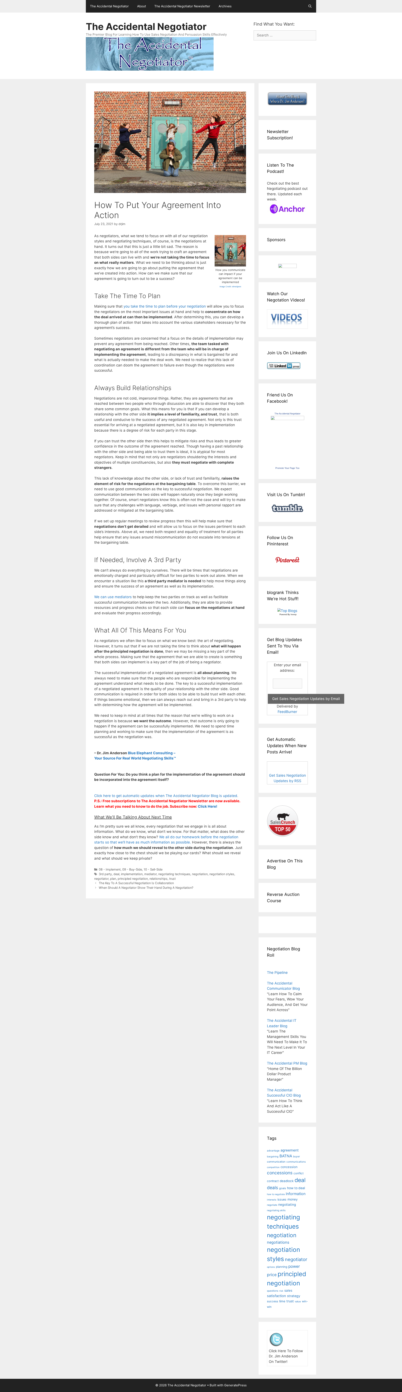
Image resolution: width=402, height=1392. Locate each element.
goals (282, 1188)
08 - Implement (110, 869)
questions (272, 1290)
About (141, 6)
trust (172, 878)
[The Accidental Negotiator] (287, 419)
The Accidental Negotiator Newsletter (182, 6)
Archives (225, 6)
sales (288, 1290)
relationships (158, 878)
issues (281, 1199)
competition (273, 1167)
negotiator (101, 878)
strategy (293, 1296)
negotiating (287, 1205)
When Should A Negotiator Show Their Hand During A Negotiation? (146, 887)
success (272, 1301)
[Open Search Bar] (310, 6)
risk (281, 1291)
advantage (273, 1150)
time (282, 1301)
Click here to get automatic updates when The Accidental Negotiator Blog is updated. (166, 796)
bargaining (272, 1156)
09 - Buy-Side (132, 869)
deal (116, 874)
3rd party (105, 874)
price (272, 1274)
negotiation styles (221, 874)
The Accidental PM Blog (287, 1063)
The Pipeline (277, 972)
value (298, 1301)
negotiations (278, 1242)
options (271, 1267)
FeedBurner (287, 712)
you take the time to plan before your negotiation (165, 306)
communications (296, 1161)
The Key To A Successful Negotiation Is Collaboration (136, 883)
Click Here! (207, 806)
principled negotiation (133, 878)
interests (271, 1199)
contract (273, 1181)
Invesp (293, 614)
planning (281, 1266)
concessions (279, 1172)
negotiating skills (276, 1210)
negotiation (200, 874)
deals (272, 1187)
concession (289, 1167)
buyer (296, 1156)
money (292, 1199)
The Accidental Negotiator (109, 6)
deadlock (287, 1181)
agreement (290, 1150)
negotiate (272, 1204)
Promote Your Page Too (287, 468)
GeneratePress (235, 1385)
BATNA (286, 1156)
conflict (299, 1173)
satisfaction (276, 1296)
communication (276, 1161)
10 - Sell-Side (153, 869)
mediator (150, 874)
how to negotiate (276, 1194)
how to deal (296, 1188)
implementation (132, 874)
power (294, 1266)
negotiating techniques (174, 874)
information (295, 1193)
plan (113, 878)
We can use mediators (113, 597)
